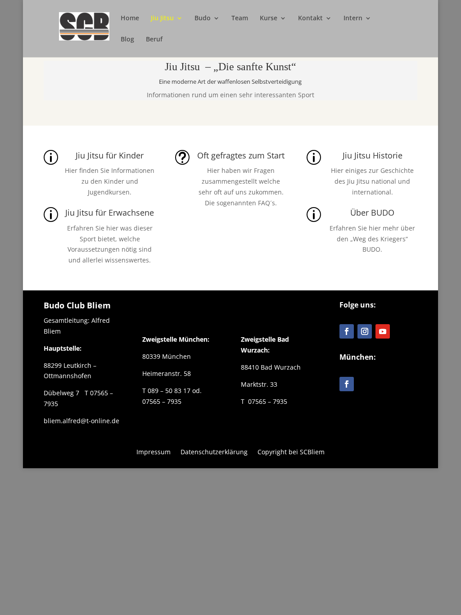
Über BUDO (372, 212)
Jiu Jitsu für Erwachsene (109, 212)
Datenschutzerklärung (214, 451)
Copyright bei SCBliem (291, 451)
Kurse (268, 18)
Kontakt (310, 18)
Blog (127, 39)
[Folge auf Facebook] (346, 331)
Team (239, 18)
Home (130, 18)
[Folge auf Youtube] (382, 331)
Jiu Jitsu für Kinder (110, 155)
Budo (202, 18)
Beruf (154, 39)
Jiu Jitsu (162, 18)
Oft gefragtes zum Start (241, 155)
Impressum (153, 451)
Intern (352, 18)
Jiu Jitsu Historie (372, 155)
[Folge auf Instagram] (364, 331)
